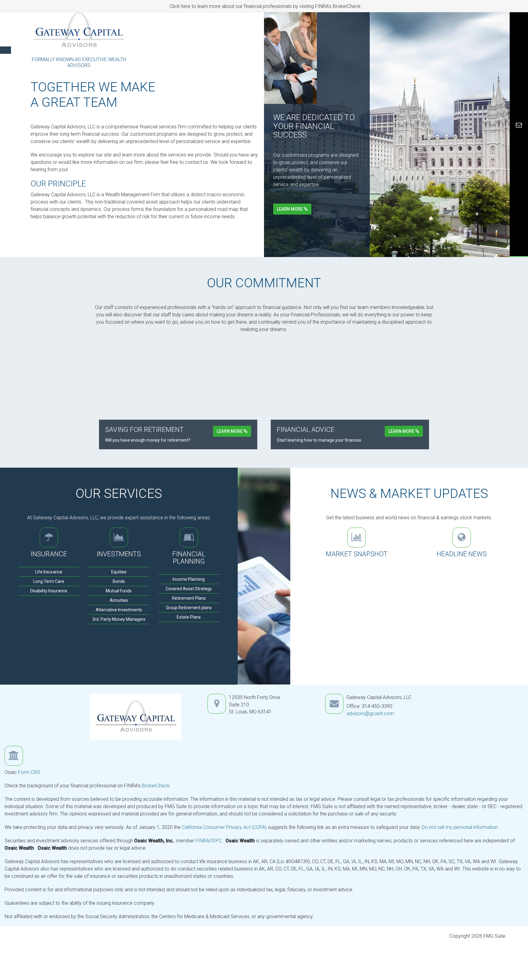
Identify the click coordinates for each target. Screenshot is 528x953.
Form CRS (29, 772)
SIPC (216, 841)
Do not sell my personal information (460, 827)
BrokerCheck (156, 786)
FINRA (202, 841)
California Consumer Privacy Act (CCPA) (224, 827)
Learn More (290, 209)
